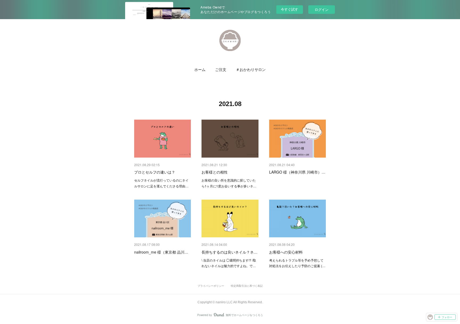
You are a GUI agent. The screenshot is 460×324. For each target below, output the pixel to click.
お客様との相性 (215, 172)
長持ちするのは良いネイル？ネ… (229, 252)
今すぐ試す (289, 9)
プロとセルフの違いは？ (154, 172)
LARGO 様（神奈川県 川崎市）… (297, 172)
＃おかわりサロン (251, 70)
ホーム (200, 70)
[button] (200, 70)
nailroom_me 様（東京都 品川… (161, 252)
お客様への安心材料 (286, 252)
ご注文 (220, 70)
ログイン (321, 9)
